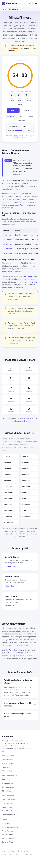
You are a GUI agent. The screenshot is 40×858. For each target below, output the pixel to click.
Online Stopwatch (8, 815)
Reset (26, 110)
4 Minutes (26, 463)
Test (28, 130)
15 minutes (7, 239)
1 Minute (7, 457)
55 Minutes (26, 510)
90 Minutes (26, 516)
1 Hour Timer (7, 791)
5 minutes (7, 235)
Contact (16, 854)
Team (10, 854)
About (4, 854)
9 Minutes (7, 480)
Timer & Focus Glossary (11, 827)
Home (4, 9)
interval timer (22, 421)
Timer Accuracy (8, 831)
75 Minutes (8, 516)
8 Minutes (25, 474)
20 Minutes (8, 492)
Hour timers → (10, 606)
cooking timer (32, 282)
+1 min (11, 100)
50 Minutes (8, 510)
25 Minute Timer (8, 787)
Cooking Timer (7, 807)
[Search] (25, 3)
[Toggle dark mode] (30, 3)
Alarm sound (15, 126)
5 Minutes (7, 468)
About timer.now (8, 838)
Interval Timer (7, 803)
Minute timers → (11, 586)
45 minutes (7, 249)
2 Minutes (25, 457)
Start (13, 110)
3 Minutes (7, 463)
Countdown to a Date (10, 811)
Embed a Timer (7, 834)
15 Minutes (26, 486)
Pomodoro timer (26, 205)
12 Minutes (8, 486)
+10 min (28, 100)
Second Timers (7, 760)
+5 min (19, 100)
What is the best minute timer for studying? (18, 681)
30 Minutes (8, 498)
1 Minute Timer (7, 780)
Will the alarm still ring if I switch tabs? (17, 715)
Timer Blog (6, 823)
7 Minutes (7, 474)
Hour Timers (6, 767)
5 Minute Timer (7, 783)
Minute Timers (7, 763)
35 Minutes (26, 498)
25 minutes (7, 244)
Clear (20, 104)
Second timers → (11, 566)
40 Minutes (8, 504)
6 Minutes (25, 468)
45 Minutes (26, 504)
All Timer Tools (7, 771)
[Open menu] (35, 3)
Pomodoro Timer (8, 800)
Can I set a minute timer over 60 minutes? (17, 704)
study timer (27, 276)
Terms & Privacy (26, 854)
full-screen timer (27, 418)
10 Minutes (26, 480)
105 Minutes (8, 522)
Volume (11, 130)
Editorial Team (7, 842)
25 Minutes (26, 492)
